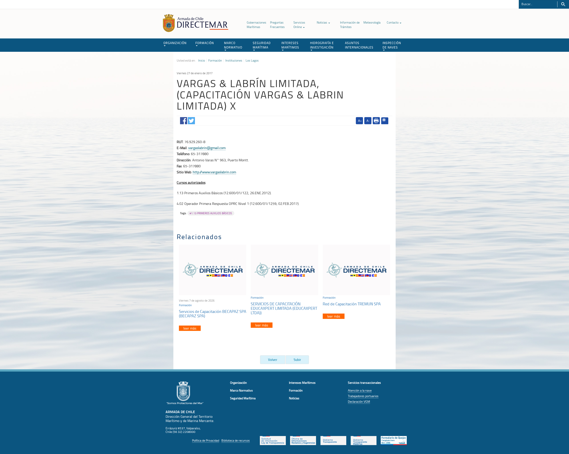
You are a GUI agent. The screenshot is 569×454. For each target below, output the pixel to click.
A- (368, 120)
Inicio (201, 60)
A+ (360, 120)
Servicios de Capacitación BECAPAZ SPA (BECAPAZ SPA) (212, 313)
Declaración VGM (359, 401)
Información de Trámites (350, 24)
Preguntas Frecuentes (277, 24)
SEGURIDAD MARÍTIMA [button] (262, 45)
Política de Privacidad (205, 440)
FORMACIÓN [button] (204, 43)
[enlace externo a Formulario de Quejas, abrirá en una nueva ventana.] (394, 440)
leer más (189, 328)
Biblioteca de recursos (235, 440)
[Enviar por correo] (384, 120)
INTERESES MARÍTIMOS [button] (290, 45)
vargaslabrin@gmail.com (207, 147)
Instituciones (233, 60)
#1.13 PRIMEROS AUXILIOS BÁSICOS (211, 213)
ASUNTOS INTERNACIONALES (359, 45)
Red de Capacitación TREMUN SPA (352, 303)
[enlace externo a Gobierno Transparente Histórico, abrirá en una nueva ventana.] (364, 440)
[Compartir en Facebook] (183, 120)
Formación (215, 60)
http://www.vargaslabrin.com (214, 172)
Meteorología (372, 22)
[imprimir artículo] (376, 120)
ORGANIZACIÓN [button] (174, 43)
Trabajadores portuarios (363, 396)
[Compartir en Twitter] (191, 120)
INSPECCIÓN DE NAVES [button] (392, 45)
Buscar (563, 4)
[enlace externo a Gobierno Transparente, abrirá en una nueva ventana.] (333, 440)
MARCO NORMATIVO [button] (233, 45)
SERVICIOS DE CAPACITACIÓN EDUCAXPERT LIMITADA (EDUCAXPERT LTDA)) (284, 308)
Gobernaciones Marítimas (256, 24)
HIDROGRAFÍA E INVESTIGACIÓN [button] (322, 45)
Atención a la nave (360, 390)
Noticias (322, 22)
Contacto (393, 22)
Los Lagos (252, 60)
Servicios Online (299, 24)
